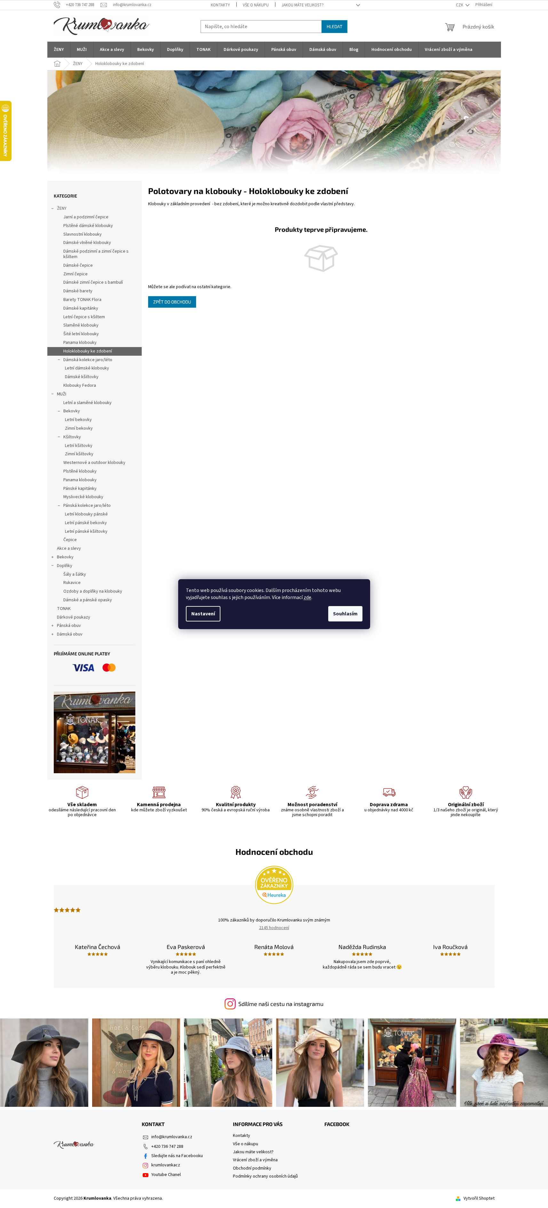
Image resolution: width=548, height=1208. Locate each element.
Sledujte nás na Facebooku (177, 1156)
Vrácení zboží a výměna (255, 1160)
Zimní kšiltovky (79, 454)
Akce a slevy (69, 548)
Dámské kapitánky (80, 308)
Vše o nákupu (256, 5)
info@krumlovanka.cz (171, 1137)
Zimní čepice (75, 274)
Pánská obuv (69, 625)
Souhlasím (345, 613)
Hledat (334, 26)
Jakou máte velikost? (303, 5)
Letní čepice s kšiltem (84, 317)
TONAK (64, 608)
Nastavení (203, 613)
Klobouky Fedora (79, 385)
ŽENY (62, 208)
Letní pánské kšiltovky (86, 531)
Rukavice (72, 583)
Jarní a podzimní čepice (85, 217)
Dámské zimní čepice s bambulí (93, 282)
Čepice (70, 540)
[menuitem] (58, 50)
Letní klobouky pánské (86, 514)
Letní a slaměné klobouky (87, 403)
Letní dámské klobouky (87, 368)
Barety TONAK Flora (82, 299)
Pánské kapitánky (80, 488)
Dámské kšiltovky (82, 377)
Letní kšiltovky (78, 445)
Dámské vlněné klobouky (87, 242)
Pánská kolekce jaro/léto (87, 505)
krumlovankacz (165, 1165)
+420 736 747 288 (167, 1146)
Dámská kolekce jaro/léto (87, 360)
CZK (460, 5)
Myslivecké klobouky (83, 497)
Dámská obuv (70, 634)
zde (307, 597)
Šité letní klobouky (81, 334)
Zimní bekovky (79, 428)
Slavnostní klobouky (82, 234)
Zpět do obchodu (172, 301)
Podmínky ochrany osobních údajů (265, 1176)
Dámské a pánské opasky (87, 600)
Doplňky (64, 566)
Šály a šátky (74, 574)
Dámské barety (77, 291)
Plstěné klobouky (80, 471)
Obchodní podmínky (252, 1168)
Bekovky (71, 411)
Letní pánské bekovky (86, 523)
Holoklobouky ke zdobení (87, 351)
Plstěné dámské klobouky (88, 226)
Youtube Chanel (166, 1175)
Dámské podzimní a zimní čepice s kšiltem (96, 254)
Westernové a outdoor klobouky (94, 462)
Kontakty (220, 5)
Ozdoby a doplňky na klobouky (92, 591)
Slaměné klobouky (81, 325)
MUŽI (61, 394)
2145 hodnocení (274, 928)
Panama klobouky (80, 342)
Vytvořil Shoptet (479, 1198)
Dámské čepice (78, 265)
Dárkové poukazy (73, 617)
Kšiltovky (72, 437)
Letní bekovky (78, 420)
